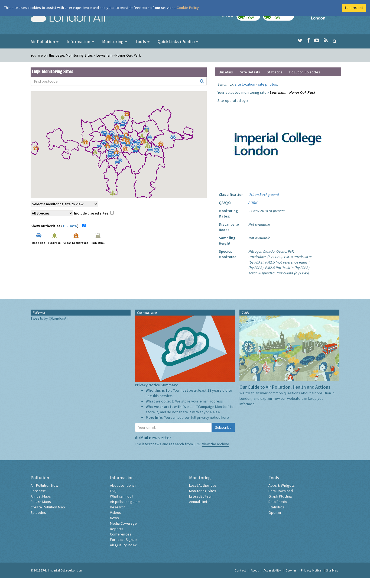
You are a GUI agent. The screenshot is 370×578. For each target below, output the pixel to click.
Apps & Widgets (281, 485)
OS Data (70, 225)
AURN (253, 202)
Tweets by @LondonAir (50, 318)
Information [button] (79, 41)
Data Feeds (277, 501)
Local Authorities (203, 485)
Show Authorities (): (56, 225)
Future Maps (41, 501)
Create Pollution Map (48, 507)
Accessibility (272, 570)
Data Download (280, 490)
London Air (69, 18)
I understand (354, 7)
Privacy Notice (311, 570)
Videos (115, 512)
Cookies (290, 570)
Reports (117, 528)
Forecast (38, 490)
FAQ (113, 490)
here (225, 417)
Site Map (332, 570)
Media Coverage (123, 523)
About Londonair (123, 485)
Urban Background (263, 194)
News (114, 517)
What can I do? (122, 496)
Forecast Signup (123, 539)
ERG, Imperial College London (61, 570)
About (255, 570)
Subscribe (223, 427)
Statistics (275, 72)
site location (245, 84)
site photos (267, 84)
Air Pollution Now (44, 485)
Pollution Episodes (304, 72)
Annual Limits (199, 501)
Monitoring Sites (202, 490)
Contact (240, 570)
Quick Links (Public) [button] (177, 41)
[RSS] (326, 41)
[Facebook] (308, 41)
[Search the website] (334, 41)
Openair (275, 512)
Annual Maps (41, 496)
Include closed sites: (92, 213)
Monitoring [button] (113, 41)
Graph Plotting (280, 496)
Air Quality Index (123, 545)
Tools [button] (141, 41)
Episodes (38, 512)
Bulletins (226, 72)
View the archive (215, 443)
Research (118, 507)
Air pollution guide (125, 501)
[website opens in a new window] (278, 142)
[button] (128, 115)
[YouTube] (317, 41)
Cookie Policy (188, 7)
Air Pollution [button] (43, 41)
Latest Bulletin (201, 496)
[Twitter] (300, 41)
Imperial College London (325, 18)
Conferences (121, 534)
